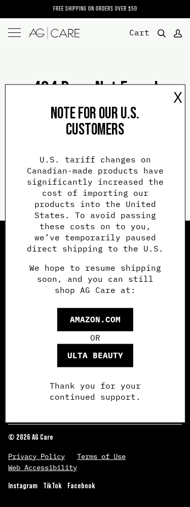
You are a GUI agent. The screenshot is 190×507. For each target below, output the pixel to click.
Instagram (22, 486)
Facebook (81, 486)
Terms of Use (101, 456)
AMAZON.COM (95, 319)
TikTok (52, 486)
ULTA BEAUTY (95, 355)
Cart (139, 31)
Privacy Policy (36, 456)
